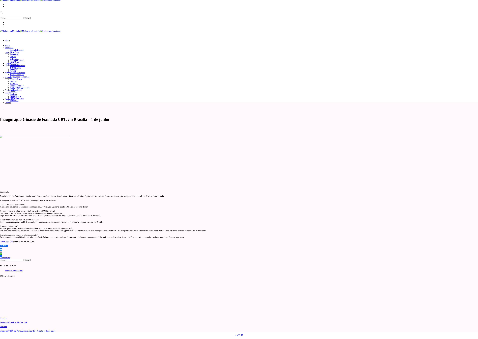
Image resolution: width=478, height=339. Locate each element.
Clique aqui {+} (6, 241)
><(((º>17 (239, 335)
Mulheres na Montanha (14, 270)
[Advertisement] (18, 295)
